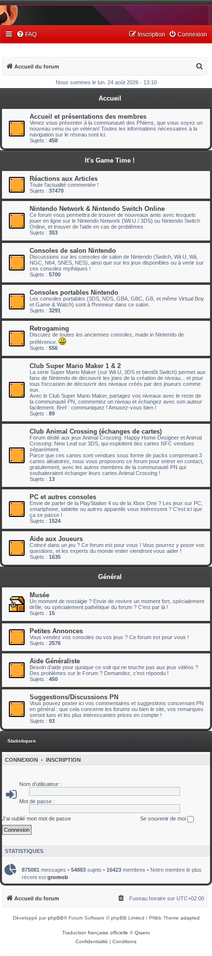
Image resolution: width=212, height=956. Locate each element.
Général (110, 576)
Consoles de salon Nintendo (73, 250)
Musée (39, 595)
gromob (57, 877)
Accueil (110, 98)
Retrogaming (49, 328)
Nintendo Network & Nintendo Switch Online (97, 208)
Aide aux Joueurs (56, 539)
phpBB (56, 918)
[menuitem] (26, 34)
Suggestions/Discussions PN (74, 697)
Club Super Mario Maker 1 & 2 (75, 366)
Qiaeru (142, 932)
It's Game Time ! (110, 160)
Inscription (63, 760)
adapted (190, 918)
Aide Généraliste (55, 661)
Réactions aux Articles (64, 178)
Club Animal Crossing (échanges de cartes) (96, 431)
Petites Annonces (56, 631)
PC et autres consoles (63, 497)
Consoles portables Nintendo (74, 292)
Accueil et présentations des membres (88, 116)
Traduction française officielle (95, 932)
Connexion (21, 760)
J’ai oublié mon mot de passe (36, 818)
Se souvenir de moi (163, 818)
